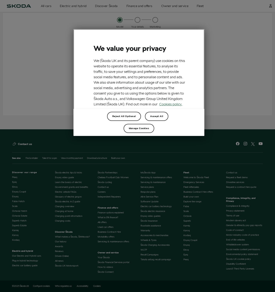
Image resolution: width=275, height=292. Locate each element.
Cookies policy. (170, 104)
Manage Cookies (139, 128)
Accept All (156, 116)
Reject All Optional (124, 116)
